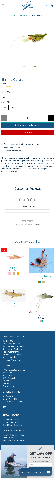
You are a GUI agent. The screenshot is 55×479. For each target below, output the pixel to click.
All (24, 15)
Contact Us (8, 341)
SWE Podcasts (9, 378)
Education (7, 381)
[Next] (36, 60)
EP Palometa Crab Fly (41, 276)
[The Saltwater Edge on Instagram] (4, 407)
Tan (4, 107)
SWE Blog (7, 375)
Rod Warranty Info (11, 352)
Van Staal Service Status (13, 440)
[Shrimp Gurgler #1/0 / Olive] (27, 38)
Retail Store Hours (11, 420)
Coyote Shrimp (41, 315)
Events (6, 383)
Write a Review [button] (29, 207)
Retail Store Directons (12, 425)
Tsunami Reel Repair (12, 354)
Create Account (10, 399)
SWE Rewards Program (13, 346)
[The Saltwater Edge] (27, 6)
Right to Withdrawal (11, 360)
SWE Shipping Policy (12, 344)
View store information (12, 151)
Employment (8, 386)
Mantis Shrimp (13, 304)
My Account (8, 396)
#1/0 (4, 97)
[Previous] (19, 60)
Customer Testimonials (13, 401)
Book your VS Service (12, 438)
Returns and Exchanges (13, 349)
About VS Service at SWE (14, 435)
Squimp (13, 268)
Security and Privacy (12, 357)
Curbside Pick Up (10, 422)
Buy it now (27, 132)
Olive (12, 107)
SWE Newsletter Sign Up (14, 370)
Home (16, 15)
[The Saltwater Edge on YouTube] (6, 407)
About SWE (8, 373)
